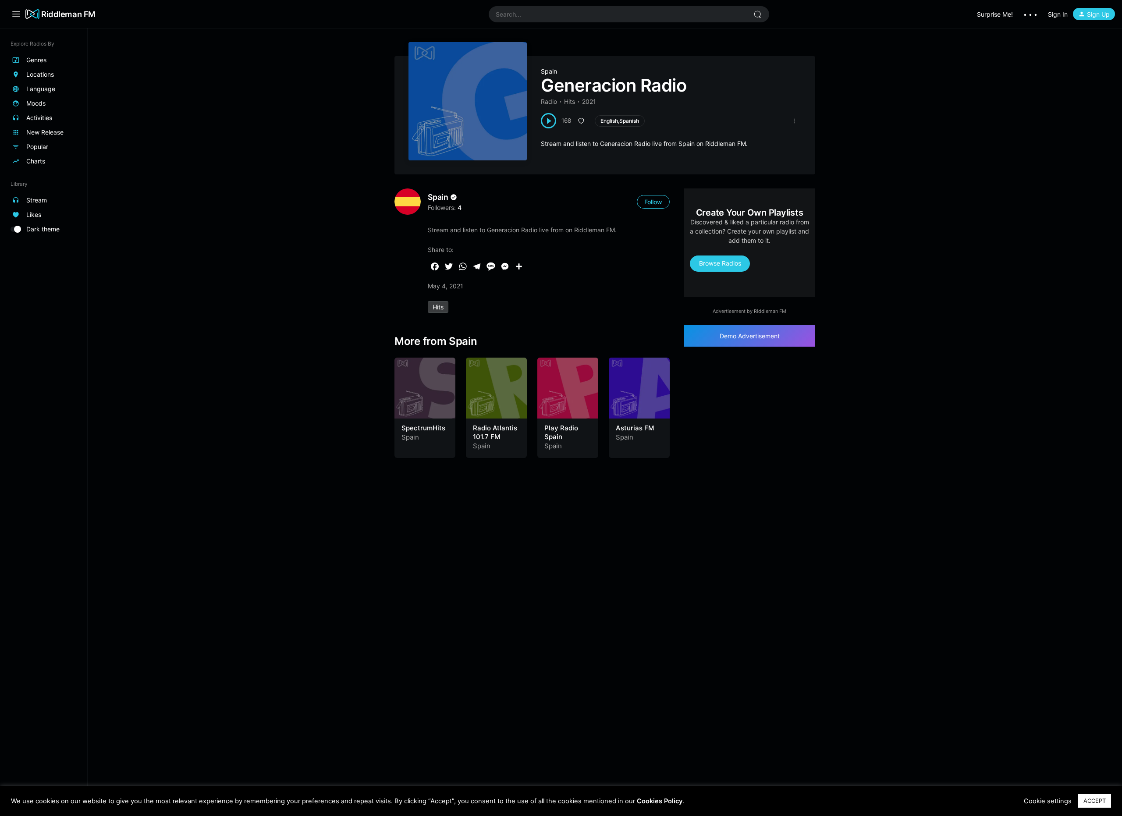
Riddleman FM (68, 14)
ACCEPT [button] (1094, 800)
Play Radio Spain (561, 432)
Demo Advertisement (750, 336)
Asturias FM (635, 428)
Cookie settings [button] (1048, 801)
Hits (569, 101)
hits (438, 307)
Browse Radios (720, 263)
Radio (549, 101)
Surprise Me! (995, 14)
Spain (549, 71)
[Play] (548, 120)
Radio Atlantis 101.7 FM (495, 432)
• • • (1030, 14)
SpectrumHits (423, 428)
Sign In (1058, 14)
